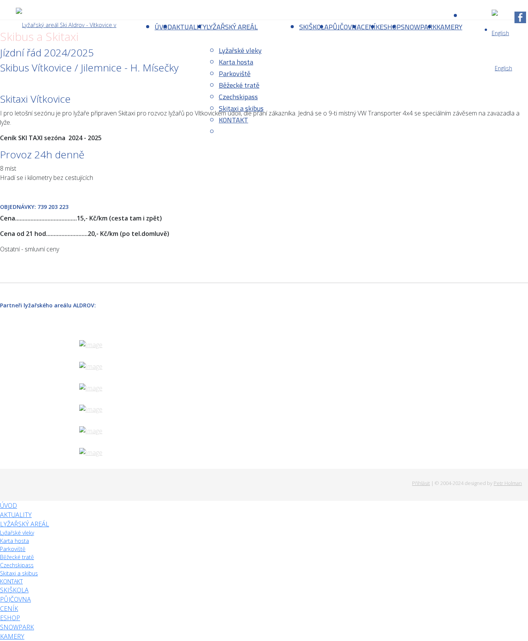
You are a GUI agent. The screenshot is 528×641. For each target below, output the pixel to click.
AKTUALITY (189, 27)
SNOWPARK (418, 27)
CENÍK (370, 27)
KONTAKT (233, 120)
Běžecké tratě (239, 85)
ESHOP (390, 27)
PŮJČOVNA (345, 27)
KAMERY (449, 27)
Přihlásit (421, 483)
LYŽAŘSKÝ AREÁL (232, 27)
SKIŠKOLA (314, 27)
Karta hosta (236, 62)
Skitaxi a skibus (241, 108)
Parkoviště (234, 73)
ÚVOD (8, 505)
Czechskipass (238, 97)
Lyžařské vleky (240, 50)
